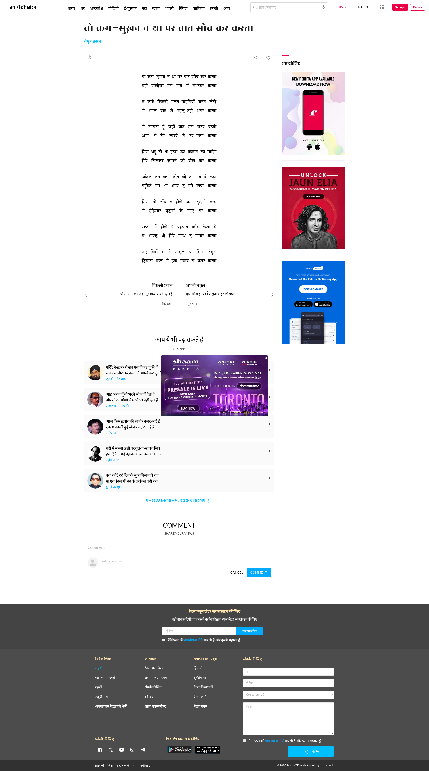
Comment (258, 572)
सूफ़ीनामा (200, 677)
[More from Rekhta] (382, 7)
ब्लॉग (156, 8)
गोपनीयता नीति (193, 640)
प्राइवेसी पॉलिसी (104, 765)
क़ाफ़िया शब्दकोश (106, 677)
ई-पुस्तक (130, 8)
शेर (82, 8)
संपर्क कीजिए (153, 687)
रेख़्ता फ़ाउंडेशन (154, 668)
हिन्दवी (198, 668)
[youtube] (121, 749)
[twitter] (110, 749)
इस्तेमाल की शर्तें (126, 765)
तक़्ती (214, 8)
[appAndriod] (179, 750)
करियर (149, 697)
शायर (71, 8)
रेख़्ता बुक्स (200, 706)
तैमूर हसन (92, 41)
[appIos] (207, 750)
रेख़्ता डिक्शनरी (203, 687)
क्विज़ (183, 8)
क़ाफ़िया (199, 8)
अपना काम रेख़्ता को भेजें (111, 706)
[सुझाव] (89, 57)
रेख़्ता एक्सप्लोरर (155, 706)
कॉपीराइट (144, 765)
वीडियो (113, 8)
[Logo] (23, 8)
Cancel (236, 572)
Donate (417, 7)
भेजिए (315, 751)
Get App (400, 7)
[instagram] (132, 749)
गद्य (144, 8)
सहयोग (100, 668)
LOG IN (363, 7)
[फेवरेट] (268, 57)
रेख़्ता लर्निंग (201, 697)
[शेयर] (255, 57)
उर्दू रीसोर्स (101, 697)
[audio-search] (323, 7)
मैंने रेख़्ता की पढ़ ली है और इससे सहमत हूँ (204, 640)
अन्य (226, 8)
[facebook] (100, 749)
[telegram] (143, 749)
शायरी (169, 8)
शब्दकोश (96, 8)
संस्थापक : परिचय (156, 677)
